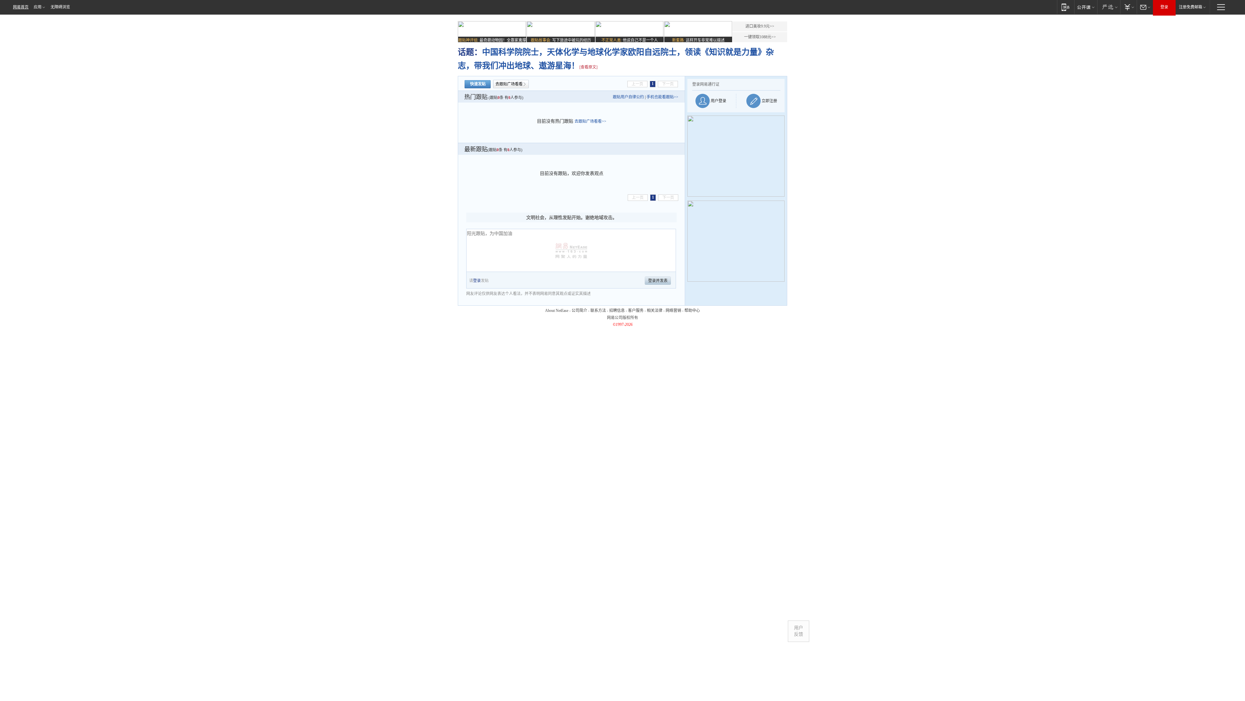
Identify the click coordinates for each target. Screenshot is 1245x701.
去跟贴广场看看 (509, 84)
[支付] (1128, 7)
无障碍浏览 (60, 7)
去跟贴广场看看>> (590, 121)
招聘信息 (617, 310)
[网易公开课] (1085, 7)
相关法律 (654, 310)
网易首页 (21, 7)
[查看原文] (588, 67)
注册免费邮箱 (1190, 7)
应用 (38, 7)
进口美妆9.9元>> (759, 26)
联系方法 (598, 310)
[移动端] (1065, 7)
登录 (1164, 7)
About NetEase (556, 310)
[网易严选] (1108, 7)
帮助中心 (692, 310)
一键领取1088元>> (760, 37)
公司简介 (579, 310)
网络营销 (673, 310)
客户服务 (636, 310)
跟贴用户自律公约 (628, 97)
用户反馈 (798, 631)
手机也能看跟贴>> (662, 97)
